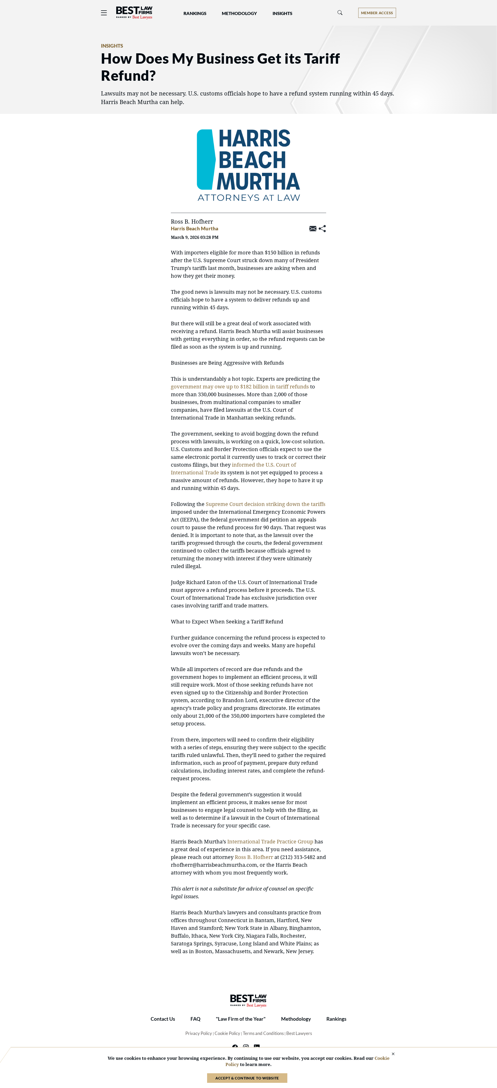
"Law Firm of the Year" (241, 1019)
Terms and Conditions (263, 1033)
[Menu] (104, 13)
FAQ (195, 1019)
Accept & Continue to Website (247, 1078)
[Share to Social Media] (322, 228)
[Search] (340, 13)
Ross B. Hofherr (254, 857)
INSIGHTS (112, 46)
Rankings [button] (195, 13)
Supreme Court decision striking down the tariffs (265, 504)
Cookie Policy (227, 1033)
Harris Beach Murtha (194, 228)
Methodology (296, 1019)
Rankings (336, 1019)
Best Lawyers (299, 1033)
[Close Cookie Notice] (390, 1054)
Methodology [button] (239, 13)
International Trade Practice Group (270, 841)
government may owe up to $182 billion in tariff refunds (240, 386)
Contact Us (163, 1019)
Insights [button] (282, 13)
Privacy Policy (198, 1033)
